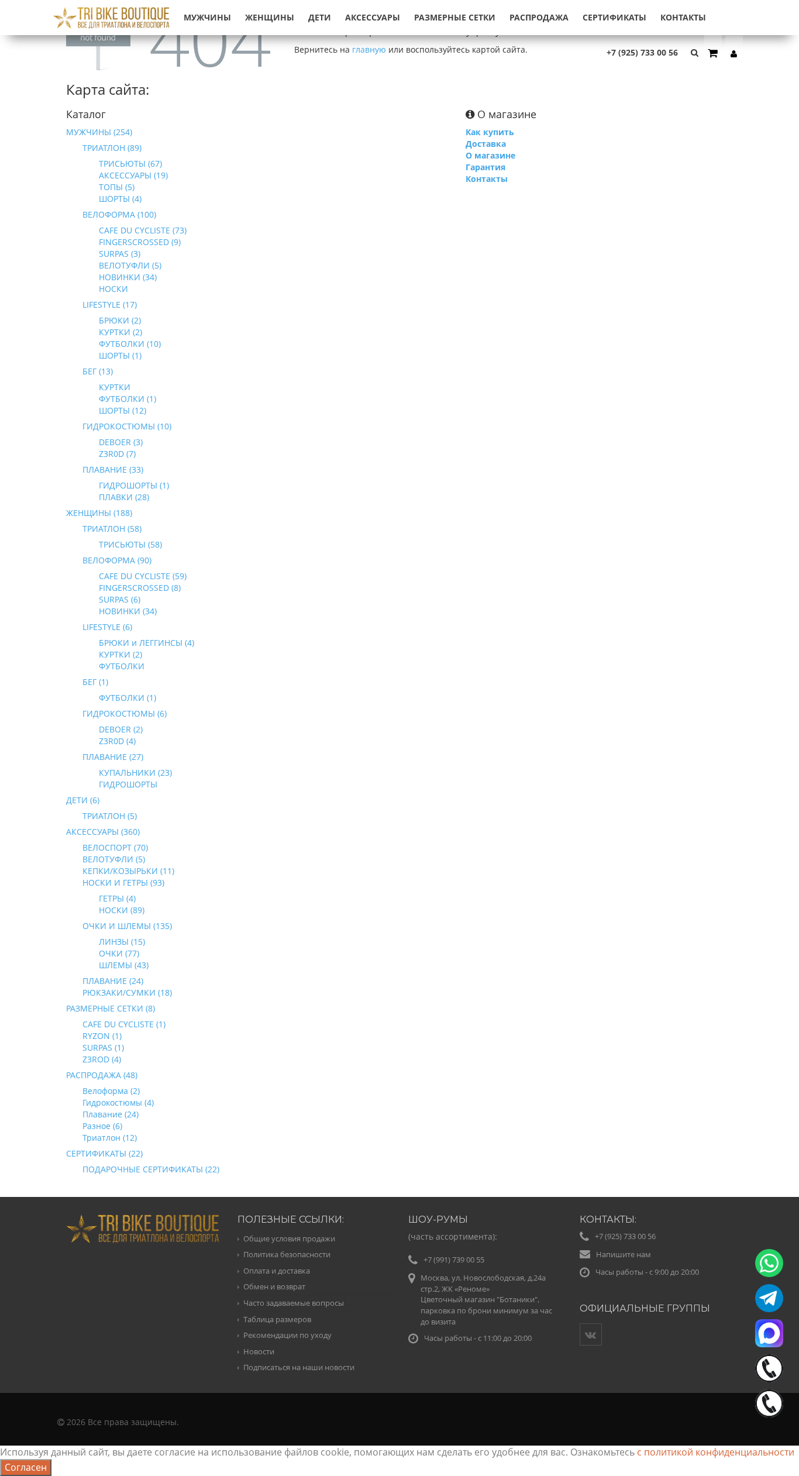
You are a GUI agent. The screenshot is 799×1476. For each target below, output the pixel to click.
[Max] (769, 1333)
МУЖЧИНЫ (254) (99, 131)
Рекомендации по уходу (287, 1335)
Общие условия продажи (289, 1238)
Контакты (683, 17)
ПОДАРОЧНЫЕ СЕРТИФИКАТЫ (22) (150, 1169)
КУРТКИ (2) (120, 332)
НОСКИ (113, 288)
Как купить (490, 131)
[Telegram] (769, 1298)
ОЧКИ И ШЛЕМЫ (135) (127, 925)
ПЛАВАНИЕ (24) (112, 980)
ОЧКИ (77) (119, 953)
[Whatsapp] (769, 1263)
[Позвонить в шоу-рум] (769, 1403)
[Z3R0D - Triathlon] (111, 11)
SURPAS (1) (103, 1047)
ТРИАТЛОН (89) (112, 147)
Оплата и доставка (276, 1270)
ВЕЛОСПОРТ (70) (115, 847)
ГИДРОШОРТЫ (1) (134, 485)
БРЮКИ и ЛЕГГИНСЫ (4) (146, 642)
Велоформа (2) (111, 1090)
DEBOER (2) (121, 729)
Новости (258, 1351)
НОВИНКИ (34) (128, 277)
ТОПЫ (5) (117, 186)
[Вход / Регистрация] (734, 53)
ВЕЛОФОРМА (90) (116, 560)
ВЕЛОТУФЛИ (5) (130, 265)
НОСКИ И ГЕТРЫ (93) (123, 882)
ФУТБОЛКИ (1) (127, 398)
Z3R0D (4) (117, 740)
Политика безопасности (286, 1254)
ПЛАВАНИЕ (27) (112, 756)
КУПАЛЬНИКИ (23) (135, 772)
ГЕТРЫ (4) (117, 898)
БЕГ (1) (95, 681)
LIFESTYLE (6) (107, 626)
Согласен (26, 1467)
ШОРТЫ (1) (120, 355)
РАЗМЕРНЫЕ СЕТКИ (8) (110, 1008)
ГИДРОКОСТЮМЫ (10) (126, 426)
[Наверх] (766, 1443)
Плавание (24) (110, 1114)
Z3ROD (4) (101, 1059)
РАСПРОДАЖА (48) (101, 1075)
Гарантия (485, 167)
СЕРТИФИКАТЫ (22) (104, 1153)
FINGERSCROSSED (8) (140, 587)
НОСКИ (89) (121, 910)
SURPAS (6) (119, 599)
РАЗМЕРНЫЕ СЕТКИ (454, 17)
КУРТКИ (114, 387)
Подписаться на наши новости (298, 1367)
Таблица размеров (277, 1319)
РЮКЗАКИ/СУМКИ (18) (127, 992)
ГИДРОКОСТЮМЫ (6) (124, 713)
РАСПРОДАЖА (539, 17)
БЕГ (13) (97, 371)
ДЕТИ (319, 17)
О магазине (490, 155)
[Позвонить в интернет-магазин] (769, 1368)
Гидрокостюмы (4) (118, 1102)
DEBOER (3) (121, 442)
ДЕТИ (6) (82, 800)
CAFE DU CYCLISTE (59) (143, 576)
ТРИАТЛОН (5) (109, 815)
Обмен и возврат (274, 1286)
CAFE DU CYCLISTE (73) (143, 230)
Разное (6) (102, 1125)
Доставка (486, 143)
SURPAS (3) (119, 253)
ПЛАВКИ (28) (124, 497)
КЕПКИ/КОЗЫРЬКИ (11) (128, 870)
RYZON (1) (102, 1035)
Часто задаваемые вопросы (293, 1303)
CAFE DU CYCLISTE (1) (124, 1024)
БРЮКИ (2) (120, 320)
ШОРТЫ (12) (122, 410)
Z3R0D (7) (117, 453)
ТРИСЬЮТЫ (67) (130, 163)
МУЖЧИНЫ (207, 17)
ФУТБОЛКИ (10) (130, 343)
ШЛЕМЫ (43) (124, 965)
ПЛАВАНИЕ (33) (112, 469)
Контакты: (608, 1219)
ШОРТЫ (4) (120, 198)
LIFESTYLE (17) (109, 304)
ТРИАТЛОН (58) (112, 528)
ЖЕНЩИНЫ (269, 17)
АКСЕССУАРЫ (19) (133, 175)
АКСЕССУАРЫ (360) (103, 831)
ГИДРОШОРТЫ (128, 784)
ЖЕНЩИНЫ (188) (99, 512)
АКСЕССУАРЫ (372, 17)
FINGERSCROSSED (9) (140, 241)
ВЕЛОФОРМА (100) (119, 214)
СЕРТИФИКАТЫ (614, 17)
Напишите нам (623, 1254)
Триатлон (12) (109, 1137)
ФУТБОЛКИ (121, 666)
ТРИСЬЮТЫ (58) (130, 544)
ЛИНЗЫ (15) (122, 941)
